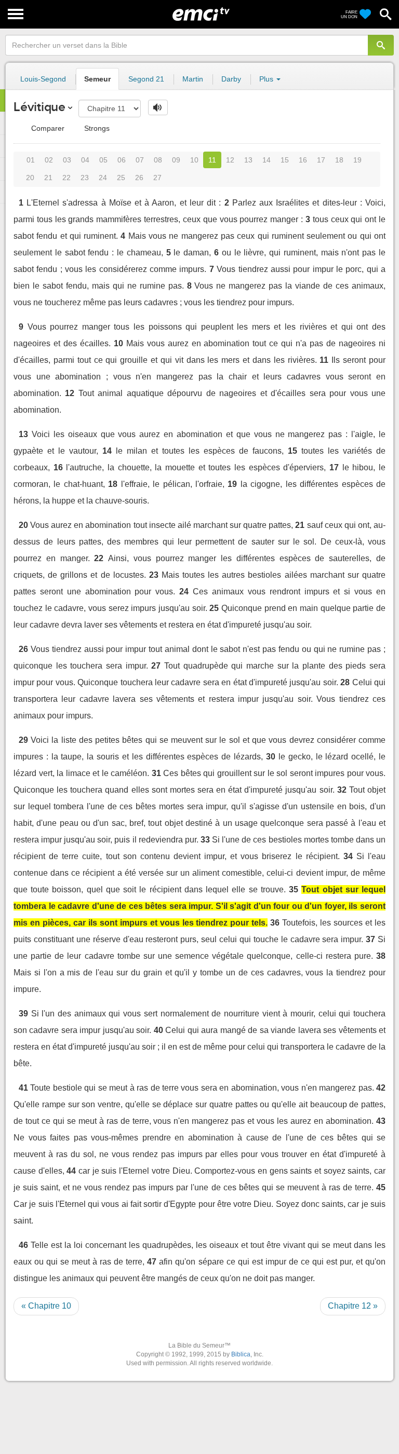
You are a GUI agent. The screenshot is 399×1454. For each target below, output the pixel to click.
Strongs (96, 128)
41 (23, 1087)
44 (71, 1170)
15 (285, 160)
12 (230, 160)
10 (194, 160)
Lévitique (39, 107)
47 (151, 1261)
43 (380, 1121)
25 (121, 177)
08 (158, 160)
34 (348, 856)
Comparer (46, 128)
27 (157, 177)
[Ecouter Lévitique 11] (158, 107)
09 (176, 160)
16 (303, 160)
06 (121, 160)
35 (293, 889)
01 (30, 160)
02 (49, 160)
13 (248, 160)
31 (156, 773)
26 (139, 177)
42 (380, 1087)
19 (357, 160)
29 (23, 740)
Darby (231, 79)
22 (66, 177)
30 (270, 756)
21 (48, 177)
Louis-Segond (43, 79)
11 (212, 160)
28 (345, 682)
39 (23, 1013)
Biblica (240, 1354)
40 (158, 1030)
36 (275, 922)
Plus (267, 79)
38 (380, 956)
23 (85, 177)
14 (266, 160)
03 (67, 160)
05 (103, 160)
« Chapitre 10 (46, 1305)
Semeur (97, 79)
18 (339, 160)
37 (370, 939)
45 (380, 1187)
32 (342, 789)
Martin (192, 79)
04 (85, 160)
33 (205, 839)
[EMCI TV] (201, 13)
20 (30, 177)
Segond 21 (146, 79)
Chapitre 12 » (353, 1305)
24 (103, 177)
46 (23, 1245)
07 (140, 160)
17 (321, 160)
